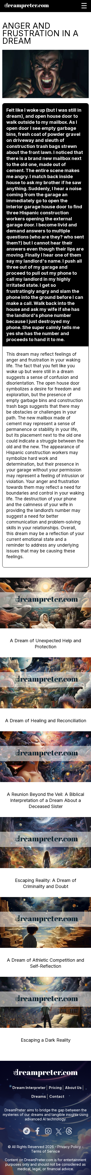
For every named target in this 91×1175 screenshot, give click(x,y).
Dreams (38, 1096)
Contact (56, 1096)
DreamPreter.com (38, 1160)
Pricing (55, 1087)
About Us (73, 1087)
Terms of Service (45, 1151)
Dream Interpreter (29, 1087)
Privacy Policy (69, 1147)
